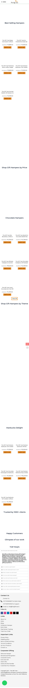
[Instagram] (5, 613)
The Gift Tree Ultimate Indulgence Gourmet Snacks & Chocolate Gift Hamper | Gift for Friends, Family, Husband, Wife (7, 262)
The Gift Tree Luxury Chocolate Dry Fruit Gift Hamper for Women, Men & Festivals (7, 288)
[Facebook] (2, 613)
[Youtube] (11, 613)
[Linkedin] (8, 613)
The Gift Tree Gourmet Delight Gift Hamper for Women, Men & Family (7, 92)
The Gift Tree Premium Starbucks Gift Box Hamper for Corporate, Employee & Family (22, 445)
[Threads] (17, 613)
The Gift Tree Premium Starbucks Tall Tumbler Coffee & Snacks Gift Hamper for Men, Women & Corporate (21, 66)
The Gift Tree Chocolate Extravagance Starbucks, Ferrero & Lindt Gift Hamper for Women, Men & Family (7, 472)
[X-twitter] (14, 613)
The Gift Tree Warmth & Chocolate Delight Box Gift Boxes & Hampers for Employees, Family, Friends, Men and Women (22, 236)
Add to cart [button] (7, 47)
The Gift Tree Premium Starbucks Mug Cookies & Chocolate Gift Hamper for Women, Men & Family (21, 472)
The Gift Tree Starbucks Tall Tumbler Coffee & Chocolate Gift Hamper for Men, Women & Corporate (7, 498)
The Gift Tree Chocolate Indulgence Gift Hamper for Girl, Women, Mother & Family (21, 262)
